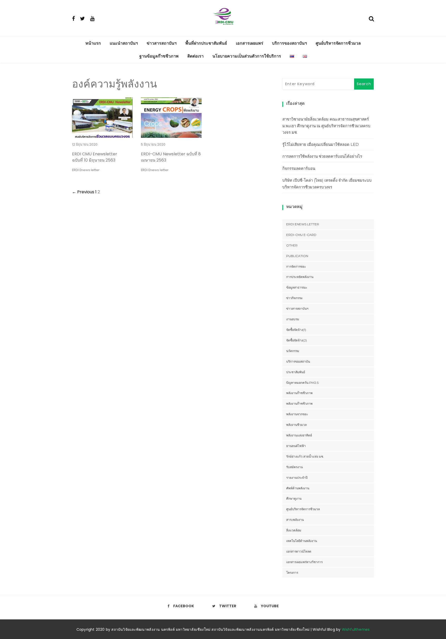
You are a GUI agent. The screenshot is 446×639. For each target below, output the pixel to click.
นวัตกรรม (292, 351)
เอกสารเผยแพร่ (249, 43)
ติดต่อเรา (195, 56)
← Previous (83, 192)
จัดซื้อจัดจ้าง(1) (296, 330)
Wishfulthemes (356, 629)
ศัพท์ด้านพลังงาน (297, 488)
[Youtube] (92, 18)
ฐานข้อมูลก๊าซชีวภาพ (159, 56)
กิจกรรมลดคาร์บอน (298, 168)
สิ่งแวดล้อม (293, 530)
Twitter (227, 606)
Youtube (270, 606)
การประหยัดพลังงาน (299, 277)
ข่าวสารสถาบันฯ (162, 43)
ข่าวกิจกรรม (294, 298)
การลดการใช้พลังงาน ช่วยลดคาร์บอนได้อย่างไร (322, 156)
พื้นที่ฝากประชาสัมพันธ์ (206, 43)
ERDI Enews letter (86, 170)
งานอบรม (292, 319)
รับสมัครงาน (294, 467)
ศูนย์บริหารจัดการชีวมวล (338, 43)
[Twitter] (82, 18)
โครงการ (292, 572)
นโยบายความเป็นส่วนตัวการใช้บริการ (246, 56)
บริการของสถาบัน (298, 361)
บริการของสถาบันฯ (289, 43)
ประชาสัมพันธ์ (295, 372)
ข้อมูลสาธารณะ (296, 287)
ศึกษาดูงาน (293, 498)
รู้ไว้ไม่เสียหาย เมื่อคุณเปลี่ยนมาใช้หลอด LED (320, 144)
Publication (297, 256)
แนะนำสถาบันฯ (124, 43)
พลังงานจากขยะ (297, 414)
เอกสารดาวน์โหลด (298, 551)
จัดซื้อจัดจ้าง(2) (296, 340)
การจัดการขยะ (296, 266)
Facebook (183, 606)
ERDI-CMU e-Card (301, 235)
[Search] (371, 18)
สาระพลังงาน (295, 520)
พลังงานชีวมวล (296, 425)
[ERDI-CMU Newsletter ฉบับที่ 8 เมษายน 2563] (171, 135)
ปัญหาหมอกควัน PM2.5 (302, 383)
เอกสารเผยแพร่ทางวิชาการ (304, 562)
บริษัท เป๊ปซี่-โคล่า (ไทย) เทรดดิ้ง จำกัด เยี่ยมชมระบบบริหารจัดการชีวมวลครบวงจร (327, 183)
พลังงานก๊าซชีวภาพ (299, 393)
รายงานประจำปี (297, 478)
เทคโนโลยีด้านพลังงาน (301, 541)
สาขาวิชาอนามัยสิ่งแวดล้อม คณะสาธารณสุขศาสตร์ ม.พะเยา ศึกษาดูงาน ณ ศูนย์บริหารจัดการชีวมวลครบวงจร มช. (326, 126)
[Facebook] (73, 18)
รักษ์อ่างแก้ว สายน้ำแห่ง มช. (305, 456)
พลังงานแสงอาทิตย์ (299, 435)
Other (292, 245)
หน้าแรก (93, 43)
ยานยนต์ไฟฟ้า (296, 446)
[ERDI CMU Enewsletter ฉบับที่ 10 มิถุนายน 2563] (102, 135)
